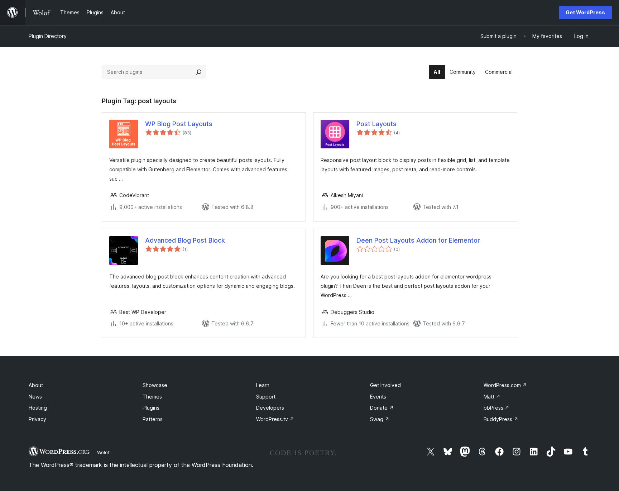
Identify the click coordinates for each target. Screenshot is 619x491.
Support (265, 397)
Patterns (153, 419)
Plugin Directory (48, 36)
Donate (382, 408)
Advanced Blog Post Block (185, 240)
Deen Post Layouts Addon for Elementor (418, 240)
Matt (492, 397)
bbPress (496, 408)
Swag (379, 419)
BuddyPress (501, 419)
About (36, 385)
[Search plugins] (199, 72)
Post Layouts (376, 124)
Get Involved (385, 385)
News (35, 397)
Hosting (38, 408)
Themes (152, 397)
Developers (270, 408)
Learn (262, 385)
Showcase (155, 385)
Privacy (37, 419)
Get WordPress (585, 12)
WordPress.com (505, 385)
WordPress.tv (275, 419)
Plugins (151, 408)
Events (378, 397)
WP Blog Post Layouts (178, 124)
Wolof (103, 452)
